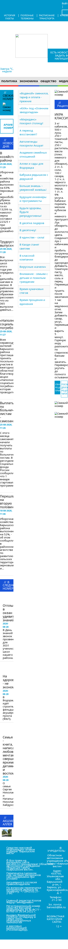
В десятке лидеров (32, 223)
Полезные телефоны (27, 17)
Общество (48, 81)
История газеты (9, 17)
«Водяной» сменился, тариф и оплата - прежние (34, 97)
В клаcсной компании (27, 257)
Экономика (29, 81)
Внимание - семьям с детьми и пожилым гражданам (34, 277)
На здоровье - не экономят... (11, 681)
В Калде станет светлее (29, 246)
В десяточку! (28, 230)
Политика (9, 81)
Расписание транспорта (47, 17)
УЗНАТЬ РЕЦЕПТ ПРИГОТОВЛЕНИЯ (57, 387)
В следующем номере (13, 598)
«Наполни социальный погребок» (10, 324)
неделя (7, 71)
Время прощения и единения (32, 301)
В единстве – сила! (32, 237)
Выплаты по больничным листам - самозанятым (11, 412)
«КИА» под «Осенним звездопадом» (34, 110)
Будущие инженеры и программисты (33, 199)
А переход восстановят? (28, 132)
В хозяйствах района (9, 156)
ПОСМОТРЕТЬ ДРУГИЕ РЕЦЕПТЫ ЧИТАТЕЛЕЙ (64, 389)
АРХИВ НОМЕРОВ (8, 126)
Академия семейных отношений (33, 154)
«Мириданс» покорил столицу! (31, 121)
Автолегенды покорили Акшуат (31, 143)
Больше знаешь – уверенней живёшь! (33, 187)
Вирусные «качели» (33, 266)
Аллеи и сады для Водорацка (31, 165)
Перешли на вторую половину (7, 501)
